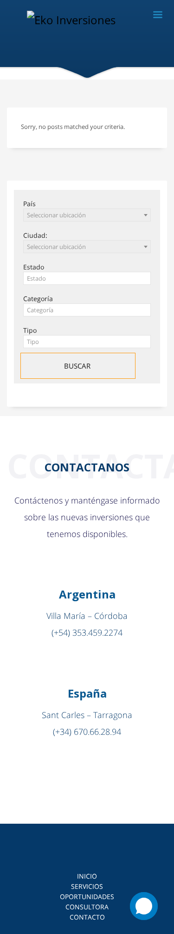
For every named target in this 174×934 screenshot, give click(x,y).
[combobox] (87, 215)
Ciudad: (35, 235)
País (29, 203)
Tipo (30, 330)
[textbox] (87, 278)
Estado (33, 266)
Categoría (38, 298)
